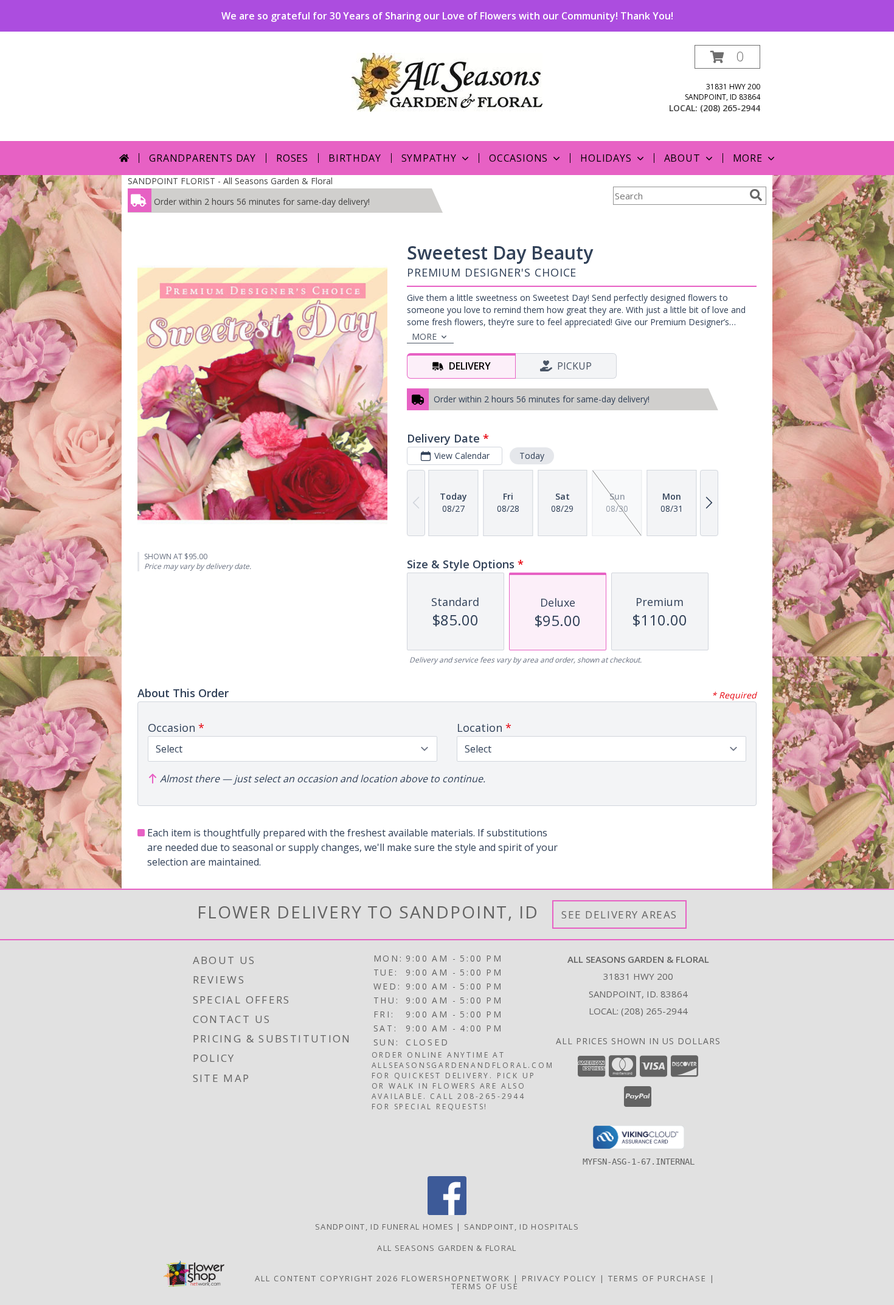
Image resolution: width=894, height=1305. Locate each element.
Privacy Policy (559, 1278)
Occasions (518, 158)
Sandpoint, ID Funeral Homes (384, 1226)
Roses (292, 158)
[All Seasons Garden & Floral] (447, 81)
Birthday (354, 158)
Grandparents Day (202, 158)
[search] (756, 195)
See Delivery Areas (619, 914)
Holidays (605, 158)
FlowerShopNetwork (455, 1278)
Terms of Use (485, 1286)
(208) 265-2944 (730, 108)
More (748, 158)
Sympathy (429, 158)
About (682, 158)
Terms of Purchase (657, 1278)
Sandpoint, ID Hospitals (521, 1226)
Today (531, 455)
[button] (727, 57)
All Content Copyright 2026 (326, 1278)
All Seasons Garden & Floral (446, 1247)
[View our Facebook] (447, 1211)
